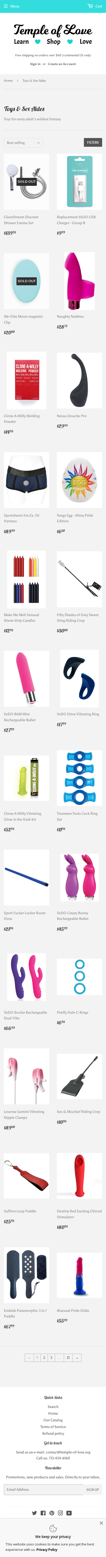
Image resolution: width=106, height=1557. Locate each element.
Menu (14, 6)
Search (53, 1407)
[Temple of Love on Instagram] (60, 1514)
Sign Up (92, 1490)
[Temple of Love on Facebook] (43, 1514)
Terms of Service (53, 1427)
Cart (98, 6)
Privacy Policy (47, 1549)
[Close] (101, 1523)
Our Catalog (53, 1420)
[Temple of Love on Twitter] (34, 1514)
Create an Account (62, 64)
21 (68, 1357)
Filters (93, 142)
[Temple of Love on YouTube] (69, 1514)
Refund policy (53, 1433)
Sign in (35, 64)
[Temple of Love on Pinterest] (52, 1514)
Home (8, 81)
